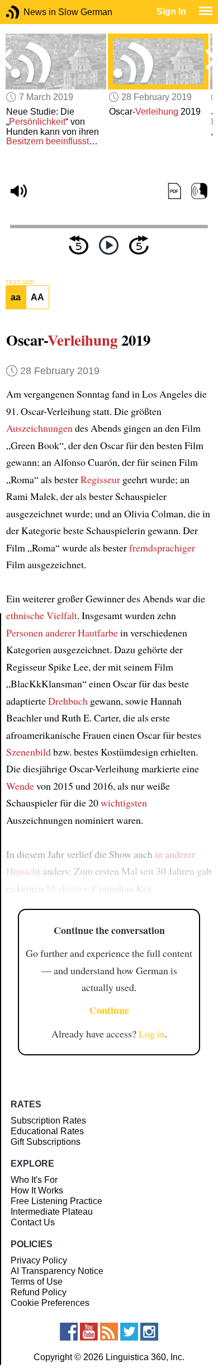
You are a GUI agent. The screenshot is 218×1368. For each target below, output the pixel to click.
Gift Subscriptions (45, 1142)
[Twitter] (129, 1332)
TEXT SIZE (20, 282)
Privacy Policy (39, 1260)
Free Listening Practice (56, 1201)
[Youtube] (89, 1332)
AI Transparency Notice (57, 1271)
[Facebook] (69, 1332)
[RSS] (109, 1332)
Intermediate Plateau (52, 1211)
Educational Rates (47, 1131)
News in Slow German (29, 12)
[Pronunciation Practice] (199, 191)
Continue (109, 1010)
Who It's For (34, 1180)
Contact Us (33, 1222)
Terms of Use (37, 1281)
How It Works (37, 1190)
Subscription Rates (48, 1120)
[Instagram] (149, 1332)
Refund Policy (39, 1292)
